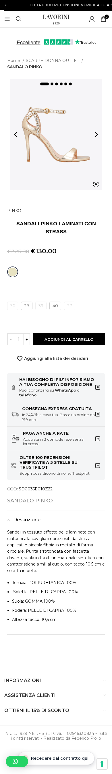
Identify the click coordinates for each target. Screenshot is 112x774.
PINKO (14, 210)
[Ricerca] (18, 19)
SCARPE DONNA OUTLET (53, 60)
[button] (17, 761)
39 (40, 305)
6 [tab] (70, 84)
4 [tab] (61, 84)
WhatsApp (65, 390)
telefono (27, 395)
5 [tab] (65, 84)
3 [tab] (56, 84)
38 (26, 305)
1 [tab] (44, 84)
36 (12, 305)
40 (55, 305)
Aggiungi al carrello (69, 339)
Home (14, 60)
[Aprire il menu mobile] (7, 19)
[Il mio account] (92, 19)
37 (69, 305)
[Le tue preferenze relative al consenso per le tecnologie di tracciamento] (101, 764)
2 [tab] (52, 84)
